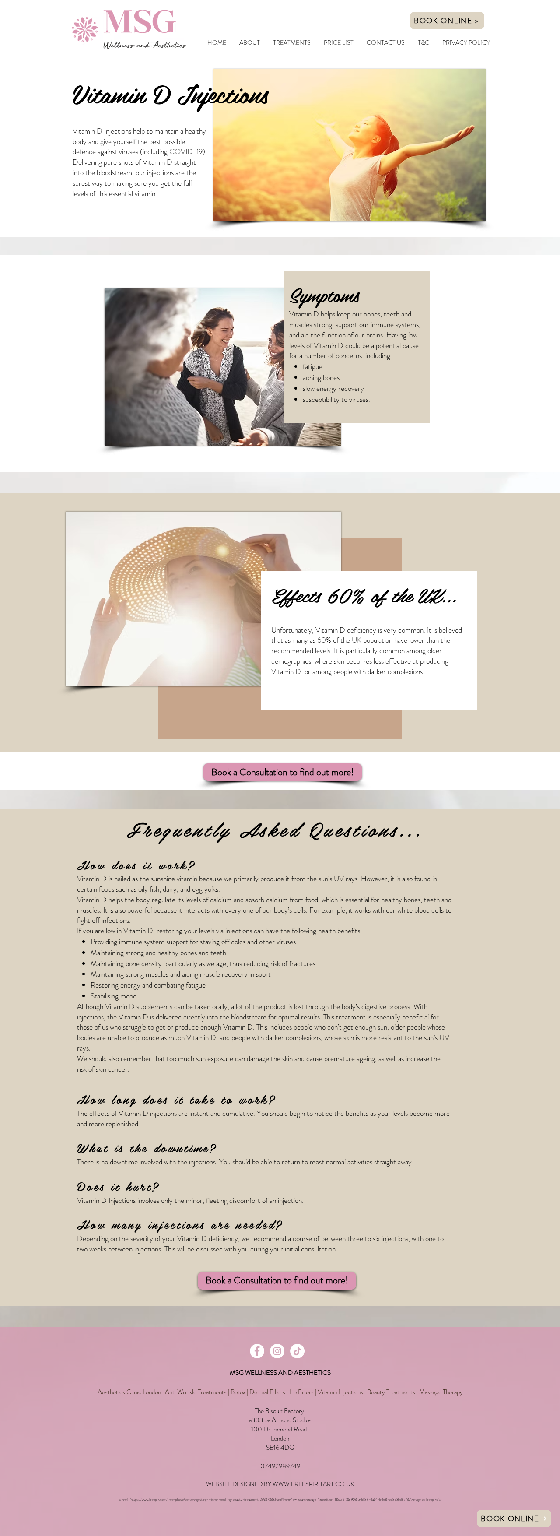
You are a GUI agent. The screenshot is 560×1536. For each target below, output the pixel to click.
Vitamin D (92, 899)
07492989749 (280, 1466)
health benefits (339, 930)
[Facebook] (257, 1351)
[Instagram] (277, 1351)
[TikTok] (297, 1351)
